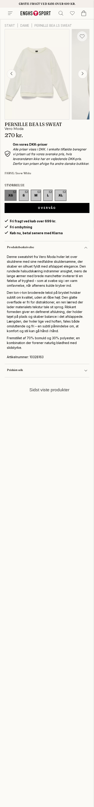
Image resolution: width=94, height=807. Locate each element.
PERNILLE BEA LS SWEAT (53, 25)
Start (10, 25)
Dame (24, 25)
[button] (11, 74)
